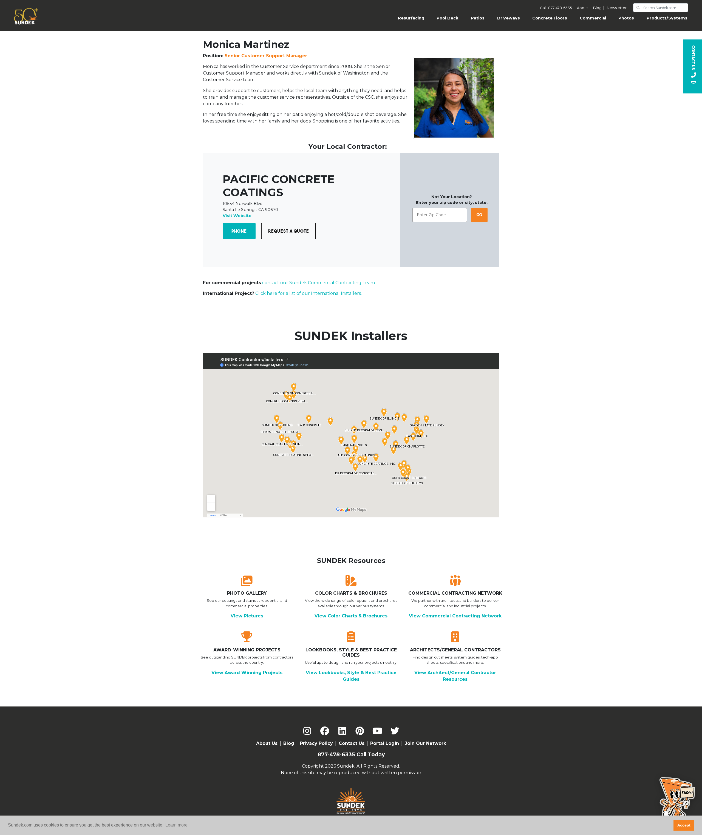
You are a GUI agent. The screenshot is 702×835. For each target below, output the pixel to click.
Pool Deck (447, 18)
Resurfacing (414, 18)
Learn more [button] (176, 825)
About (584, 7)
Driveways (508, 18)
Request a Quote (288, 231)
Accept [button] (683, 825)
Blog (599, 7)
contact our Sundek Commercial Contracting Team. (319, 282)
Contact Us (351, 743)
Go (479, 214)
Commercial (593, 18)
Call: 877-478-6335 (558, 7)
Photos (626, 18)
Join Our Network (425, 743)
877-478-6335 (336, 754)
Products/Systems (667, 18)
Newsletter (617, 7)
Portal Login (384, 743)
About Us (267, 743)
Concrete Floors (549, 18)
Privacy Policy (316, 743)
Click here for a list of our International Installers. (308, 293)
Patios (478, 18)
